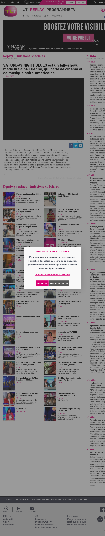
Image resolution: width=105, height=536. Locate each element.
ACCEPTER (42, 283)
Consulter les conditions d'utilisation (52, 275)
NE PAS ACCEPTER (59, 283)
